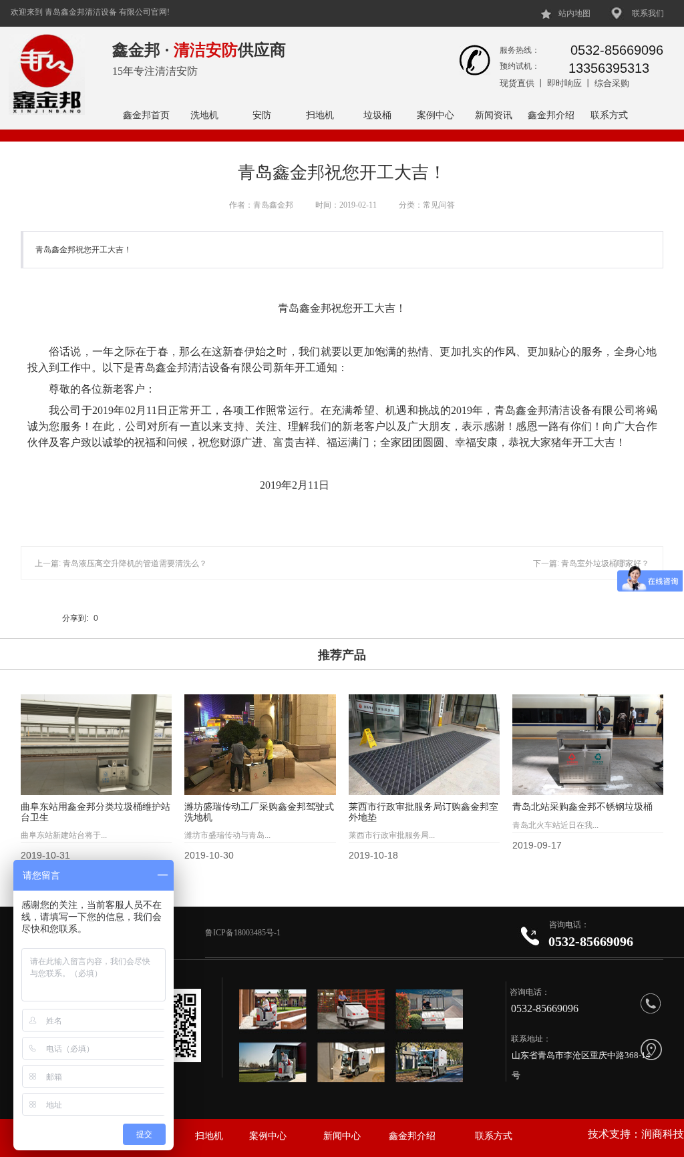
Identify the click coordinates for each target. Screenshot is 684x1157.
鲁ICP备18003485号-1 (244, 932)
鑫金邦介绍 (551, 114)
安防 (261, 114)
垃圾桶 (377, 114)
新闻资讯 (493, 114)
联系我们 (648, 13)
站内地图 (574, 13)
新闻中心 (342, 1136)
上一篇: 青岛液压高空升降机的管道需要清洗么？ (121, 563)
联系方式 (609, 114)
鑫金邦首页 (146, 114)
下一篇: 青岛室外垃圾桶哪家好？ (591, 563)
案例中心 (435, 114)
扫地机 (320, 114)
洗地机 (204, 114)
